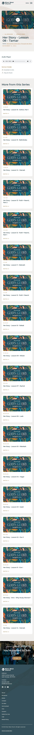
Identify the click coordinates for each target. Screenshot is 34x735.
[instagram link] (5, 687)
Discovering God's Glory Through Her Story (19, 43)
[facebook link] (2, 687)
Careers (4, 711)
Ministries (4, 695)
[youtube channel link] (8, 687)
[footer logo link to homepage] (17, 669)
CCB (3, 716)
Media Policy (5, 719)
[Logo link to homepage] (8, 3)
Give (3, 708)
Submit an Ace (6, 714)
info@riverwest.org (7, 683)
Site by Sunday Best (7, 730)
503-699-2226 (5, 681)
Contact (4, 700)
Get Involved (5, 706)
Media (3, 698)
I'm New (4, 703)
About (3, 692)
